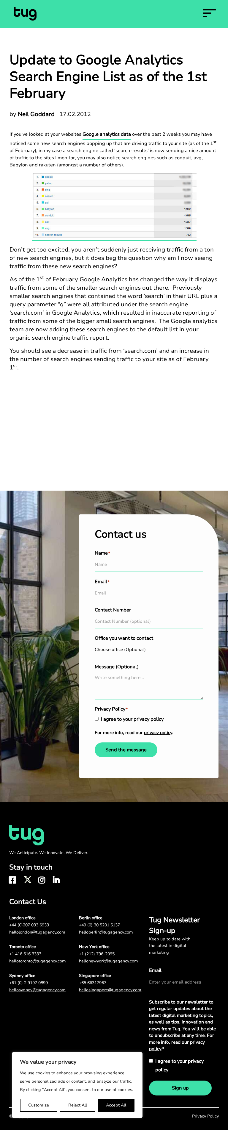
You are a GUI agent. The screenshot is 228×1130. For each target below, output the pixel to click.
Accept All (116, 1105)
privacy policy (158, 733)
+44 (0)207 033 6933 (29, 925)
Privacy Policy (205, 1116)
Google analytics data (107, 134)
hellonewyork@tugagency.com (108, 961)
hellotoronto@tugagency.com (37, 961)
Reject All (77, 1105)
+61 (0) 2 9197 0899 (28, 983)
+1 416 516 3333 (25, 954)
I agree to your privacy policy (132, 719)
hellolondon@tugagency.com (37, 932)
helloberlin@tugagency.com (106, 932)
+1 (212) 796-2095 (97, 954)
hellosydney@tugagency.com (37, 990)
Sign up (180, 1088)
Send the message (126, 750)
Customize (38, 1105)
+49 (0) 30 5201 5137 (99, 925)
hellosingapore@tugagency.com (110, 990)
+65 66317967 (92, 983)
